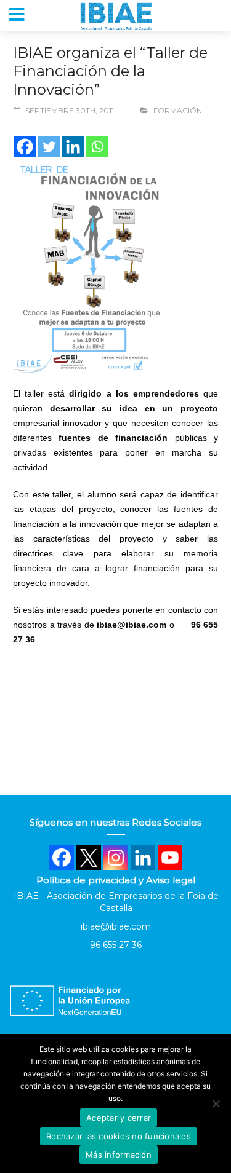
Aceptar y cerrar (118, 1118)
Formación (177, 110)
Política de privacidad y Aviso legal (115, 880)
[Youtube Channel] (170, 857)
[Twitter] (49, 146)
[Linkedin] (73, 146)
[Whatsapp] (97, 146)
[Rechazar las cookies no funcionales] (215, 1103)
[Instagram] (115, 857)
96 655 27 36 (116, 944)
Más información (119, 1154)
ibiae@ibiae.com (116, 926)
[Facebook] (25, 146)
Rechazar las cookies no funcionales (118, 1136)
